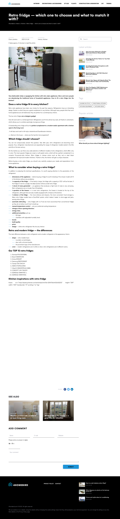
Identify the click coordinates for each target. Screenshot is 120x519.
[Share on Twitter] (68, 389)
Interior (36, 3)
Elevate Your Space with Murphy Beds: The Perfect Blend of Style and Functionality (98, 81)
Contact (58, 483)
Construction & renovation (89, 3)
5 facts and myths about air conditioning (97, 497)
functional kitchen (99, 103)
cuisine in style (85, 103)
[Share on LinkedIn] (72, 389)
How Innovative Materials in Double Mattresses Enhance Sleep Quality (96, 52)
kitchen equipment (86, 106)
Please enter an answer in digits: (18, 440)
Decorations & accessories (51, 3)
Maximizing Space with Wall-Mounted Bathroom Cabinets (96, 73)
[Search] (81, 39)
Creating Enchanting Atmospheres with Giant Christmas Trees (97, 66)
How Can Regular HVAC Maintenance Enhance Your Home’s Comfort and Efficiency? (97, 88)
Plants (73, 3)
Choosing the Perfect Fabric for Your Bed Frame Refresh (98, 59)
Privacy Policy (23, 511)
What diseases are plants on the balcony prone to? (97, 491)
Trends (108, 3)
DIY (102, 3)
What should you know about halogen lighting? (94, 143)
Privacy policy (49, 483)
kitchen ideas (99, 106)
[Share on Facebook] (65, 389)
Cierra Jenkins (13, 39)
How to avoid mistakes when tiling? (96, 483)
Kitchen (45, 39)
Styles (66, 3)
